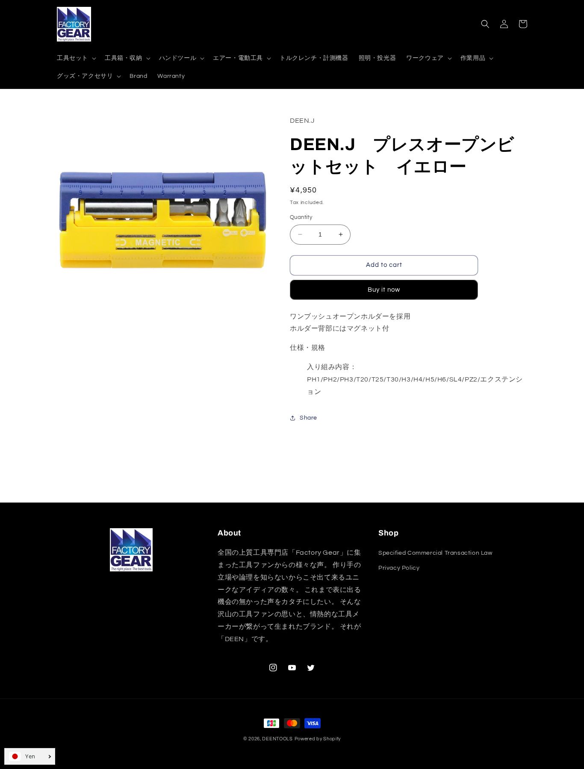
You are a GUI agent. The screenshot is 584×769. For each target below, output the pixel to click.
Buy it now (384, 290)
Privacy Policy (398, 568)
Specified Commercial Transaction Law (435, 553)
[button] (76, 58)
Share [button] (308, 418)
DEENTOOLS (277, 738)
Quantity (301, 217)
